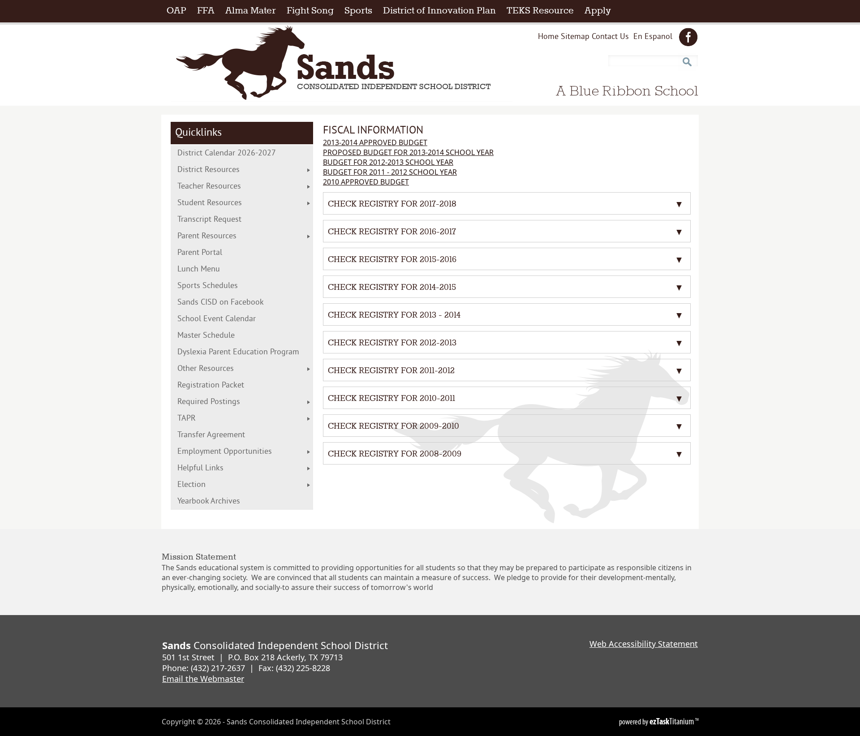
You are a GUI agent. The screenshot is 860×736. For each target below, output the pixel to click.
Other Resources (205, 369)
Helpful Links (200, 468)
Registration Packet (229, 385)
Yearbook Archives (208, 501)
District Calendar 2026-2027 (245, 153)
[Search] (687, 58)
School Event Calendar (231, 319)
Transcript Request (227, 219)
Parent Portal (214, 253)
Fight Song (310, 11)
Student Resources (209, 203)
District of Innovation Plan (442, 10)
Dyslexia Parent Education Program (245, 352)
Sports (358, 11)
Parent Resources (206, 236)
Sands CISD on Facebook (235, 302)
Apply (600, 10)
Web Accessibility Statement (643, 643)
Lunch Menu (217, 269)
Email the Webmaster (203, 678)
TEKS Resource (543, 10)
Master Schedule (224, 335)
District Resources (208, 170)
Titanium (672, 721)
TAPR (186, 418)
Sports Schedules (222, 286)
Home (548, 37)
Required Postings (208, 402)
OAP (179, 10)
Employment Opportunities (224, 451)
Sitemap (575, 37)
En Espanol (652, 38)
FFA (206, 11)
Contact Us (610, 37)
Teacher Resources (209, 186)
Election (209, 485)
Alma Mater (250, 11)
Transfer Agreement (229, 435)
